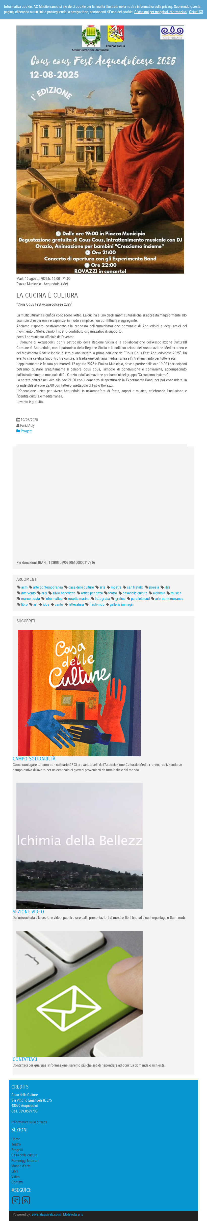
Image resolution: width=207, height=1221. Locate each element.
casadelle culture (135, 593)
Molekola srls (73, 1214)
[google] (15, 1200)
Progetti (17, 1150)
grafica (120, 598)
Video (15, 1177)
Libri (14, 1171)
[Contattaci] (79, 993)
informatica (53, 598)
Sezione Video (28, 912)
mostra (116, 587)
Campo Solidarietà (34, 759)
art (35, 604)
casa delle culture (81, 587)
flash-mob (96, 604)
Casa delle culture (24, 1155)
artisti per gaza (92, 593)
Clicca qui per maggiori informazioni (160, 12)
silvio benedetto (64, 593)
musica (176, 593)
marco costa (30, 598)
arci (44, 593)
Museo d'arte (21, 1166)
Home (15, 1139)
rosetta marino (79, 598)
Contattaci (25, 1059)
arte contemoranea (169, 598)
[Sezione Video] (79, 846)
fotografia (102, 598)
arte (102, 587)
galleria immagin (122, 604)
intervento (28, 593)
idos (46, 604)
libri (167, 587)
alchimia (159, 593)
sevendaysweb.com (46, 1214)
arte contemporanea (48, 587)
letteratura (76, 604)
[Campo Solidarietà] (79, 693)
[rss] (25, 1200)
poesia (154, 587)
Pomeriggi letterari (24, 1160)
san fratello (135, 587)
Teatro (16, 1144)
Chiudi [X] (196, 12)
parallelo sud (140, 598)
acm (24, 587)
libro (24, 604)
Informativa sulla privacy (29, 1122)
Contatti (17, 1182)
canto (59, 604)
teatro (112, 593)
